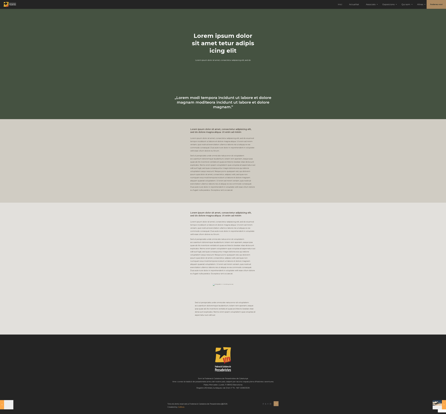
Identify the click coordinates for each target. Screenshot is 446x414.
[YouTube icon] (268, 404)
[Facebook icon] (263, 404)
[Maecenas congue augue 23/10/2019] (439, 404)
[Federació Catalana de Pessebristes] (9, 4)
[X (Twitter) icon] (265, 404)
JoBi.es (181, 407)
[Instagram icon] (270, 404)
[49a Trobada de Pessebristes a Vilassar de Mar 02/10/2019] (6, 404)
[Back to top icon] (276, 403)
